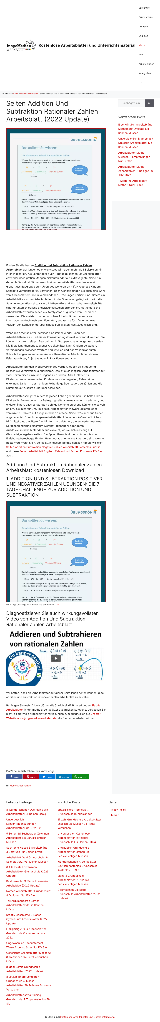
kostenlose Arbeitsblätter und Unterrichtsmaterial (87, 1016)
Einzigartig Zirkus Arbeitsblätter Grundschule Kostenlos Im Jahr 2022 (26, 933)
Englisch (143, 35)
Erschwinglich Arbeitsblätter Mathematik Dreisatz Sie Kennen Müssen (135, 129)
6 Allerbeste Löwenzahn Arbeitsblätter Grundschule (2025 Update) (27, 871)
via (57, 604)
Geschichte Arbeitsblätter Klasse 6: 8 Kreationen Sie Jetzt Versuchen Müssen (28, 957)
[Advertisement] (56, 246)
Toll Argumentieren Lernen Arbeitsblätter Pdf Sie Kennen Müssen (25, 905)
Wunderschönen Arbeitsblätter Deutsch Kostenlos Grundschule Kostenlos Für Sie (78, 866)
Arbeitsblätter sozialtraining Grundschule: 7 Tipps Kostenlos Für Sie (28, 999)
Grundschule (146, 17)
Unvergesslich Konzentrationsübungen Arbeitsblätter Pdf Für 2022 (23, 824)
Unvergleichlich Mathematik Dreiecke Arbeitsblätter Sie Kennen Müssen (135, 143)
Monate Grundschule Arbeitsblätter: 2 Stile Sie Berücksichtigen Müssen (73, 880)
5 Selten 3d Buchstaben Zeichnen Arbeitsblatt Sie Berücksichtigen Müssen (27, 838)
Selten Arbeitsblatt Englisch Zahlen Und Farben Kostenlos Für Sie (61, 451)
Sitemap (114, 815)
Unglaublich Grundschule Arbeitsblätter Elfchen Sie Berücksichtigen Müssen (74, 852)
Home (15, 93)
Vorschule (144, 7)
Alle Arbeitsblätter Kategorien (146, 64)
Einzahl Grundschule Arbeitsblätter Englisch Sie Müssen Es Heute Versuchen (79, 824)
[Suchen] (149, 103)
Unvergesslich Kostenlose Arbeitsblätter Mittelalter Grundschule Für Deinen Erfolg (77, 838)
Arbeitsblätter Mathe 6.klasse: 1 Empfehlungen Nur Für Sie (134, 157)
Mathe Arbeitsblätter (29, 93)
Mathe (142, 45)
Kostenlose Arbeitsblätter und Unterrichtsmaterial (87, 45)
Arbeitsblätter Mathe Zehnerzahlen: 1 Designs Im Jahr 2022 (135, 171)
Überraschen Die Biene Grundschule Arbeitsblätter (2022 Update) (79, 894)
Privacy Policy (117, 809)
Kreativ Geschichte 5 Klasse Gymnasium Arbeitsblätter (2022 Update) (26, 919)
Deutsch (143, 26)
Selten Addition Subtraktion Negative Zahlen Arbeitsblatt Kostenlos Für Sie (53, 447)
